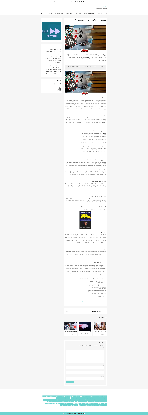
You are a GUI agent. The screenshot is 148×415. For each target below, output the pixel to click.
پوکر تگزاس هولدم (86, 57)
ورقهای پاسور (63, 403)
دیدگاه (103, 347)
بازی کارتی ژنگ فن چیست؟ (86, 399)
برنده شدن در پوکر (64, 399)
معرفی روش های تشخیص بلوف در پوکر (59, 1)
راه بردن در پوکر (104, 401)
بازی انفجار (59, 90)
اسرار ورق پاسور (45, 396)
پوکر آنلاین (59, 89)
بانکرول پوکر (78, 399)
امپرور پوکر (59, 87)
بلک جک (59, 399)
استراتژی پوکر (51, 396)
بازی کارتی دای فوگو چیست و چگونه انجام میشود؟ (52, 58)
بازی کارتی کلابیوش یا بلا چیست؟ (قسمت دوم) (53, 71)
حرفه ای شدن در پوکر (54, 399)
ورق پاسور (57, 403)
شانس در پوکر (50, 401)
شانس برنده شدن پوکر (57, 401)
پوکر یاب (104, 7)
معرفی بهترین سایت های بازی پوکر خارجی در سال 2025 (52, 51)
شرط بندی (98, 403)
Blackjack (104, 396)
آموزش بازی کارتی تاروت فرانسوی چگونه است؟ (69, 396)
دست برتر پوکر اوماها (46, 399)
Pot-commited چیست (93, 396)
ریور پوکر (59, 88)
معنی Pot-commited (76, 403)
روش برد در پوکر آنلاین (64, 401)
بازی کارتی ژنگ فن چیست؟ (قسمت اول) (54, 54)
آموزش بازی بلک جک (57, 83)
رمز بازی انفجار (71, 401)
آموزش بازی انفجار (79, 396)
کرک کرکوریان (81, 405)
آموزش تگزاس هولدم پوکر (58, 13)
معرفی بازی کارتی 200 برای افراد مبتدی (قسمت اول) (87, 403)
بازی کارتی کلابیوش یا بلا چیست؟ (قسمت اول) (53, 73)
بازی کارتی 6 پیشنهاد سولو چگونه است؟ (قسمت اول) (98, 399)
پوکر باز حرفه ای (48, 403)
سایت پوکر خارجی (77, 13)
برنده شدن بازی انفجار (72, 399)
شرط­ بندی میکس (103, 403)
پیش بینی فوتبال (58, 85)
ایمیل (103, 370)
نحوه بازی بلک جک (68, 403)
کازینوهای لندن (87, 405)
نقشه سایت (50, 13)
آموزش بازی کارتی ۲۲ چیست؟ (56, 62)
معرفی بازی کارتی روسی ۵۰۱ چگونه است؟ (54, 65)
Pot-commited (100, 396)
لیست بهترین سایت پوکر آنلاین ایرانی (89, 13)
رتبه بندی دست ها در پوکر (78, 401)
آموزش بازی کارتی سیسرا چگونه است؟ (54, 56)
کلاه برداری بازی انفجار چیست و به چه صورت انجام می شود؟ (69, 405)
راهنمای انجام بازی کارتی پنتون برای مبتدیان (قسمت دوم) (92, 401)
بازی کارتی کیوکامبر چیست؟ (56, 74)
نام (103, 365)
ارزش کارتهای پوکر (57, 396)
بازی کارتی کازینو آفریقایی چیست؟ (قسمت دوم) (53, 67)
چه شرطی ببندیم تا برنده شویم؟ (95, 405)
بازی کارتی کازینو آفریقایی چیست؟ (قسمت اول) (53, 69)
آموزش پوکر (100, 13)
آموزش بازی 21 (86, 396)
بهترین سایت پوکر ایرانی (57, 84)
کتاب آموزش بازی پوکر (73, 301)
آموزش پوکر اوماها (69, 13)
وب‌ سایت (102, 376)
